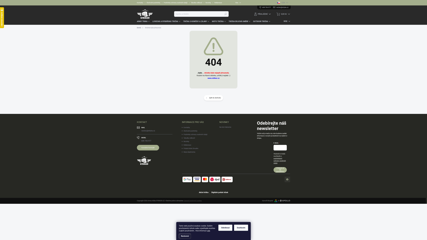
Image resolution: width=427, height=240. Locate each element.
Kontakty (140, 3)
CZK (283, 3)
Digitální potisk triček (219, 192)
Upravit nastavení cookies (193, 201)
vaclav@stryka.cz (148, 131)
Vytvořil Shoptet (267, 201)
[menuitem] (143, 21)
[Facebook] (287, 179)
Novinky (208, 3)
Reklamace (218, 3)
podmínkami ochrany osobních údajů (280, 161)
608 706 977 (146, 141)
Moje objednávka (189, 152)
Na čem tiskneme (225, 127)
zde (208, 231)
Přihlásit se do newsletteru (280, 170)
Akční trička (203, 192)
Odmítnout (225, 228)
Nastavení (185, 236)
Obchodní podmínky (153, 3)
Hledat (226, 14)
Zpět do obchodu (215, 98)
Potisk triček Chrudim (191, 148)
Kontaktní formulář (148, 148)
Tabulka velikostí (196, 3)
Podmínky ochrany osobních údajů (175, 3)
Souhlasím (241, 228)
